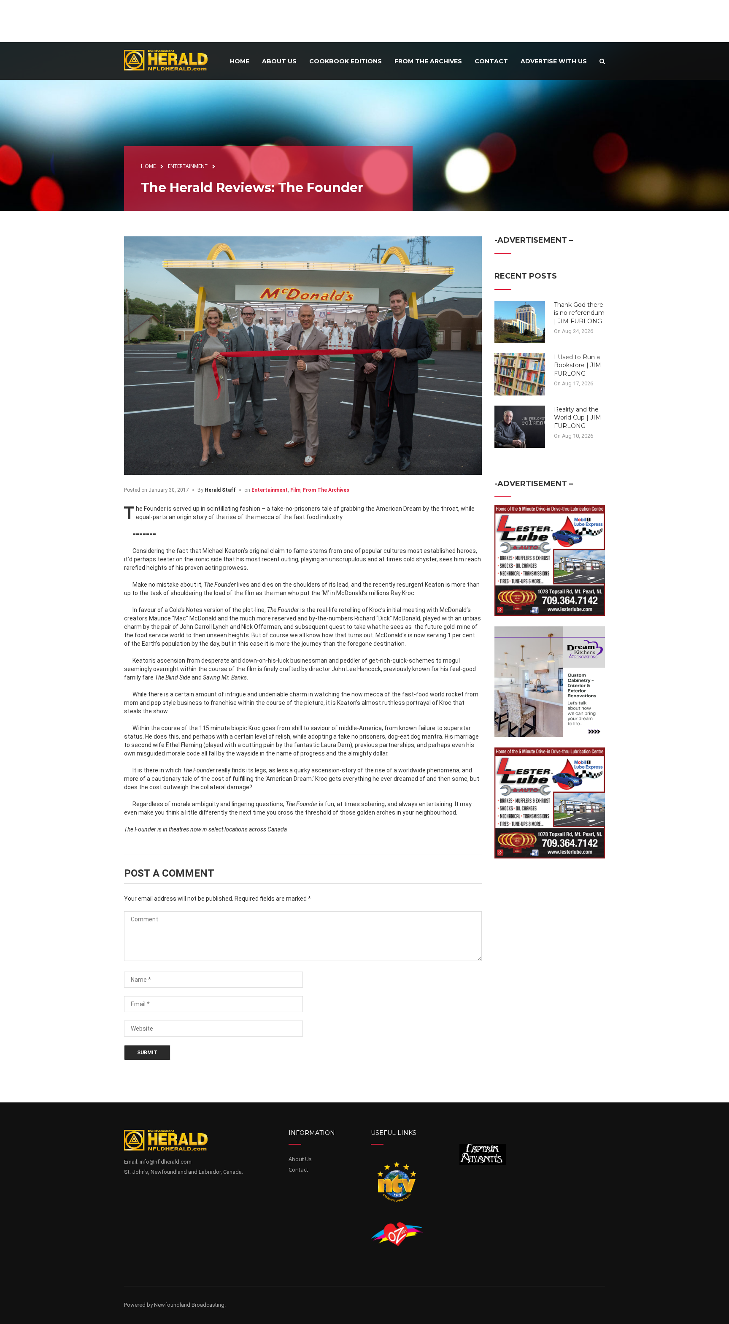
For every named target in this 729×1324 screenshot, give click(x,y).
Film (295, 490)
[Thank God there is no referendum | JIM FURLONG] (519, 321)
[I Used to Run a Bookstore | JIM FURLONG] (519, 373)
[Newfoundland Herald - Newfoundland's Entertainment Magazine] (170, 60)
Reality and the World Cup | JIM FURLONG (577, 418)
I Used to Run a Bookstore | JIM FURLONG (577, 365)
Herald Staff (220, 490)
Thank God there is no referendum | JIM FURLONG (579, 313)
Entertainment (269, 490)
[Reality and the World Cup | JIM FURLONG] (519, 425)
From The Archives (326, 490)
